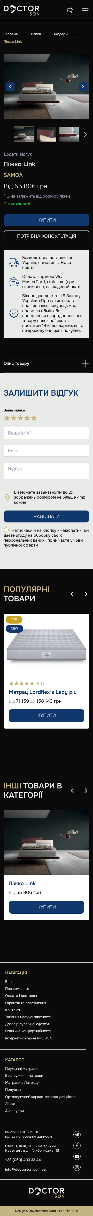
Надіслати (46, 516)
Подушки (13, 1089)
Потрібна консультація (46, 236)
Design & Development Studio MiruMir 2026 (46, 1211)
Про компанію (17, 988)
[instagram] (77, 1167)
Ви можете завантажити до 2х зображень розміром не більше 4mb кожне (50, 497)
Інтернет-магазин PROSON (28, 1038)
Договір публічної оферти (27, 1024)
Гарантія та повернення (25, 1003)
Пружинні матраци (21, 1068)
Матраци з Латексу (22, 1082)
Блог (9, 981)
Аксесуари (14, 1110)
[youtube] (77, 1156)
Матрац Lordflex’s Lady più (43, 692)
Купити (46, 220)
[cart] (69, 10)
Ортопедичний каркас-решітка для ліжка (40, 1096)
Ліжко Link (22, 883)
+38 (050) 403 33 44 (23, 1160)
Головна (11, 34)
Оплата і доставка (21, 995)
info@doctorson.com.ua (25, 1169)
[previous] (10, 86)
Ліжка (36, 34)
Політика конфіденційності (28, 1031)
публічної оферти (21, 545)
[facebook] (77, 1145)
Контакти (13, 1010)
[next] (83, 86)
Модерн (61, 34)
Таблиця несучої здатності (28, 1017)
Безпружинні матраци (24, 1075)
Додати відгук (18, 154)
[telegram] (77, 1134)
